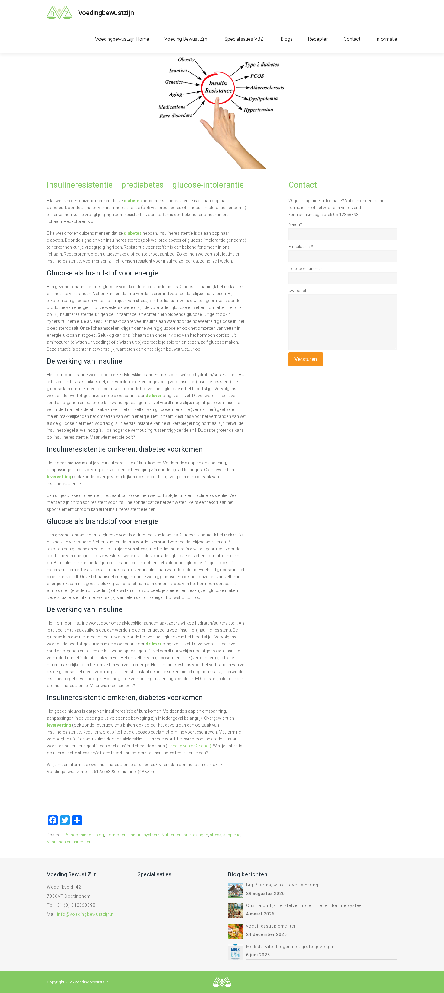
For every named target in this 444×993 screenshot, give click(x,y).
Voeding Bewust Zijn (185, 39)
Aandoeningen (80, 835)
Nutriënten (172, 835)
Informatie (386, 39)
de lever (154, 396)
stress (215, 835)
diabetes (133, 201)
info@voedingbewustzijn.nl (86, 914)
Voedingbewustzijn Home (122, 39)
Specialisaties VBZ (243, 39)
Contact (352, 39)
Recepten (318, 39)
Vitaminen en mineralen (69, 842)
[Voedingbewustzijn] (59, 12)
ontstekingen (195, 835)
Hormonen (116, 835)
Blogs (287, 39)
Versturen (305, 359)
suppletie (231, 835)
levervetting (59, 477)
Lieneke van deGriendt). (189, 746)
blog (99, 835)
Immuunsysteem (144, 835)
